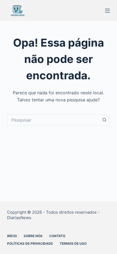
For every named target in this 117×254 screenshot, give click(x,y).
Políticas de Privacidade (30, 243)
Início (12, 236)
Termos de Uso (73, 243)
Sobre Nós (33, 236)
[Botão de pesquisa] (104, 119)
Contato (57, 236)
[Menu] (107, 10)
